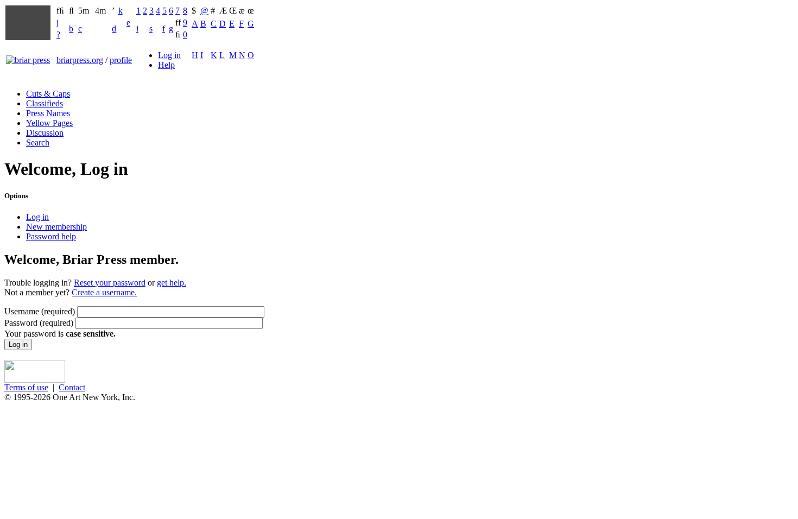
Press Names (48, 113)
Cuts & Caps (48, 93)
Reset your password (109, 282)
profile (121, 60)
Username (39, 311)
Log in (169, 55)
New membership (56, 226)
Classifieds (44, 103)
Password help (51, 236)
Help (166, 64)
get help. (171, 282)
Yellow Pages (49, 123)
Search (37, 142)
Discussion (45, 132)
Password (38, 322)
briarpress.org (79, 60)
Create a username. (104, 292)
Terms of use (26, 387)
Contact (72, 387)
